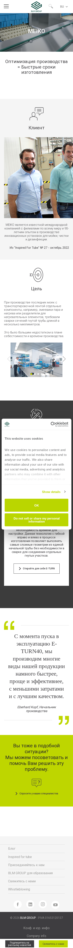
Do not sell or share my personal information (37, 519)
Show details (51, 491)
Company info (36, 936)
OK (36, 505)
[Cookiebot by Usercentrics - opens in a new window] (51, 424)
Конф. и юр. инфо (36, 928)
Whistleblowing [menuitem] (19, 889)
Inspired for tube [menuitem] (20, 857)
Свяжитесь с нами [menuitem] (22, 881)
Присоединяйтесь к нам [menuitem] (26, 865)
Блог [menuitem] (11, 849)
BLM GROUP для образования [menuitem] (30, 873)
